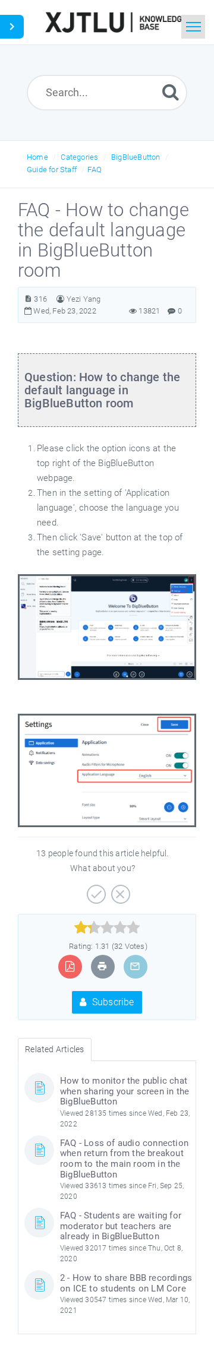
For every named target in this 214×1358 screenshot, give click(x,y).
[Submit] (170, 92)
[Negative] (119, 890)
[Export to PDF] (69, 966)
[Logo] (116, 22)
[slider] (107, 927)
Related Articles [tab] (54, 1049)
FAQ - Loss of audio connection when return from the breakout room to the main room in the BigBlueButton (124, 1159)
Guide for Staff (52, 169)
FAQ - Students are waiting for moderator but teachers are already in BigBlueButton (120, 1226)
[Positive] (95, 890)
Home (37, 157)
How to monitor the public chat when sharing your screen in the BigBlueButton (124, 1091)
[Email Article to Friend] (135, 966)
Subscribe (112, 1002)
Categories (79, 157)
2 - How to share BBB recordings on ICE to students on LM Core (126, 1283)
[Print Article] (102, 966)
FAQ (94, 169)
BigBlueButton (135, 157)
